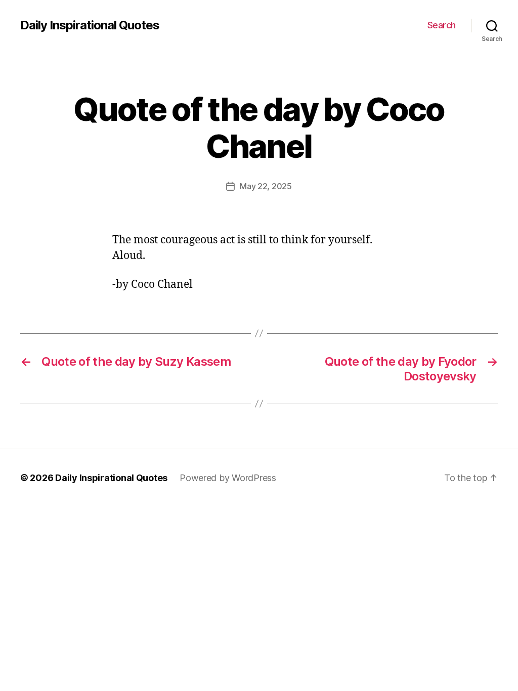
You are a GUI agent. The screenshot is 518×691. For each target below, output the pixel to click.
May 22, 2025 (266, 186)
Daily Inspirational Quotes (89, 25)
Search (441, 25)
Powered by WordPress (228, 477)
